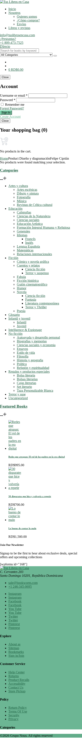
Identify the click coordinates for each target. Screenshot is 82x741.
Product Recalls (18, 680)
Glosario (14, 314)
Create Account (10, 116)
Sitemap (13, 648)
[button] (15, 69)
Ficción (13, 258)
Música (21, 201)
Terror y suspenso (37, 273)
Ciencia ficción (35, 269)
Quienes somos (27, 16)
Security (13, 715)
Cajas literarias (26, 383)
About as (14, 644)
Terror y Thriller (36, 307)
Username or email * (14, 95)
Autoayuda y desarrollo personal (38, 337)
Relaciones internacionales (34, 254)
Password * (7, 100)
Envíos (21, 24)
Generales (23, 231)
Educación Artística (30, 224)
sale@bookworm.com (23, 583)
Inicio (12, 9)
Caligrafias (24, 212)
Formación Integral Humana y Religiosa (43, 227)
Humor (21, 288)
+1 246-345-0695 (20, 586)
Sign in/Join (16, 655)
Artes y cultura (18, 186)
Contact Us (15, 687)
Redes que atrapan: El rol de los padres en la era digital (36, 456)
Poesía (21, 311)
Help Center (16, 672)
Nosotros (14, 13)
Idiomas (22, 235)
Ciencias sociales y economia (36, 345)
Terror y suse (17, 394)
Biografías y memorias (32, 341)
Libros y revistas (19, 28)
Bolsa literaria (26, 375)
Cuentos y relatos (28, 265)
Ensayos (22, 349)
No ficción (15, 333)
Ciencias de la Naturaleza (33, 216)
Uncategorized (18, 398)
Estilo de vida (26, 352)
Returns (13, 676)
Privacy (13, 719)
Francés (30, 239)
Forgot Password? (12, 108)
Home (4, 158)
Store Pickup (16, 691)
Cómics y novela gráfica (33, 261)
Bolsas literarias (27, 379)
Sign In (6, 112)
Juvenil (21, 326)
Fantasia (30, 299)
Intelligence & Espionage (25, 330)
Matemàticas (25, 250)
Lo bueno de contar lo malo (22, 528)
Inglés (29, 242)
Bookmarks (16, 652)
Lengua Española (28, 246)
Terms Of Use (17, 711)
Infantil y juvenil (19, 318)
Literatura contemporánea (42, 303)
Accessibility (16, 683)
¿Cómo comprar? (28, 20)
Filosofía (22, 356)
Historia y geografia (30, 360)
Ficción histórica (28, 280)
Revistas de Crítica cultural (34, 205)
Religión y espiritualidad (33, 368)
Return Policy (17, 707)
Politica (22, 364)
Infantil (21, 322)
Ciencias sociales (28, 220)
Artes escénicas (27, 189)
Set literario (24, 387)
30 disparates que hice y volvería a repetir (29, 496)
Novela (21, 292)
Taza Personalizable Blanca (35, 390)
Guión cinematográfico (32, 284)
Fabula (21, 277)
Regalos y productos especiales (29, 371)
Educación (15, 208)
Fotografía (23, 197)
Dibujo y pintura (28, 193)
